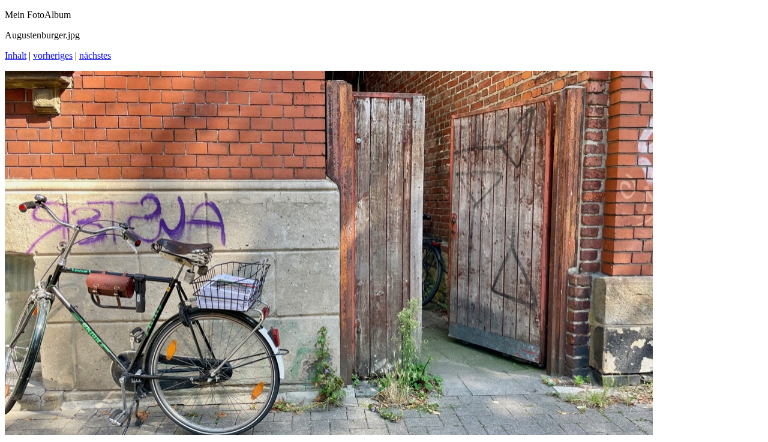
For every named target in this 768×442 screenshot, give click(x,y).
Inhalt (15, 55)
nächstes (95, 55)
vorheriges (53, 55)
